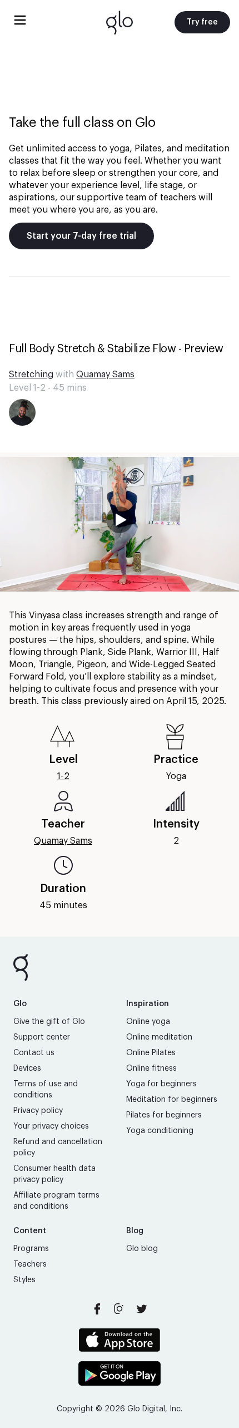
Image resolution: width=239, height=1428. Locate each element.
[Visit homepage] (119, 22)
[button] (119, 524)
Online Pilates (151, 1053)
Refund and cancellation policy (57, 1147)
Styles (24, 1280)
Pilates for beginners (164, 1115)
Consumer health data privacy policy (54, 1174)
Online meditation (159, 1037)
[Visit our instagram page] (119, 1309)
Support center (41, 1037)
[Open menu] (20, 20)
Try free (202, 22)
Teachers (30, 1264)
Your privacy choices (51, 1126)
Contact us (33, 1053)
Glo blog (142, 1249)
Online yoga (148, 1022)
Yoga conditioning (159, 1131)
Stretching (31, 374)
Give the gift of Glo (49, 1022)
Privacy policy (38, 1111)
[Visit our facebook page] (97, 1309)
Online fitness (151, 1068)
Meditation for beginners (171, 1100)
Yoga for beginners (161, 1084)
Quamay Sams (105, 374)
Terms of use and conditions (45, 1089)
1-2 (63, 776)
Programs (31, 1249)
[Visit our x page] (142, 1309)
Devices (27, 1068)
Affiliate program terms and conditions (56, 1200)
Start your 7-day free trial (81, 236)
